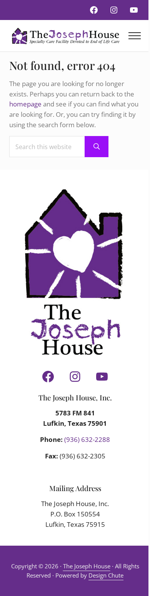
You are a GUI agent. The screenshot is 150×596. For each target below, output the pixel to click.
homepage (25, 104)
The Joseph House (86, 566)
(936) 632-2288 (87, 439)
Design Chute (105, 575)
